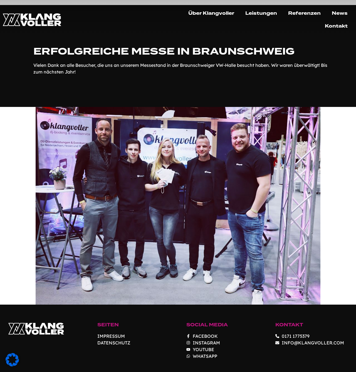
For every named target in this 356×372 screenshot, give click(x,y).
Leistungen (261, 13)
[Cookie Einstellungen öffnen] (12, 365)
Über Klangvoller (211, 13)
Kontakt (336, 26)
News (340, 13)
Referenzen (304, 13)
